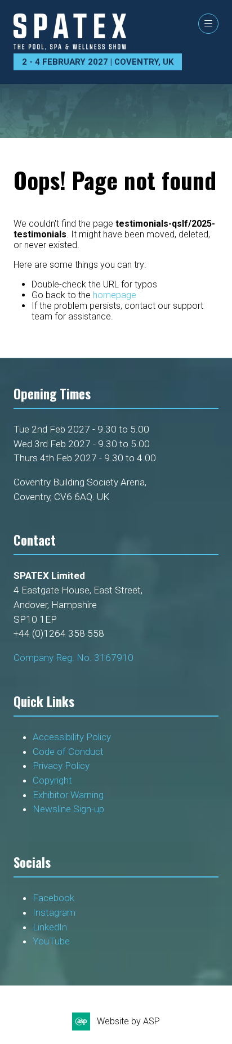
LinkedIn (50, 927)
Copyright (53, 780)
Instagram (54, 912)
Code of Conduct (70, 751)
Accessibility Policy (72, 736)
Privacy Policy (62, 765)
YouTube (51, 941)
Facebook (53, 897)
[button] (208, 24)
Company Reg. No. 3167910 (73, 657)
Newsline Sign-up (68, 808)
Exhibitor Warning (68, 794)
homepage (114, 295)
